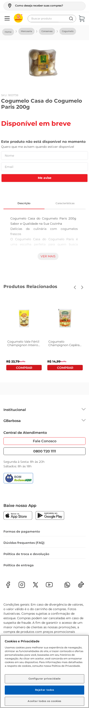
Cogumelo (67, 31)
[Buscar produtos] (71, 18)
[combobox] (52, 18)
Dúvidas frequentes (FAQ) (23, 543)
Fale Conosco (44, 441)
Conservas (46, 31)
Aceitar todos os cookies (44, 701)
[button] (35, 5)
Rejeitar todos (44, 689)
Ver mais (48, 256)
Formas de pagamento (21, 531)
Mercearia (26, 31)
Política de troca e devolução (26, 554)
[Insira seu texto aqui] (81, 586)
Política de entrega (18, 565)
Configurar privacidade (45, 678)
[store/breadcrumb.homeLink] (8, 32)
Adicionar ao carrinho (24, 367)
